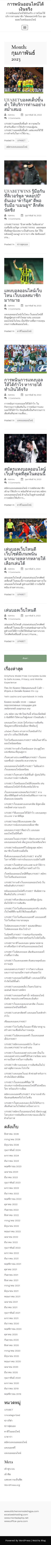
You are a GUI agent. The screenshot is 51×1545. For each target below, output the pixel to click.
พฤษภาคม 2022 (12, 1231)
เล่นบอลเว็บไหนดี (20, 610)
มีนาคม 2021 (10, 1307)
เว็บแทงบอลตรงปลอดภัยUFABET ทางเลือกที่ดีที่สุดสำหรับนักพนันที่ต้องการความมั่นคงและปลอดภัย (25, 795)
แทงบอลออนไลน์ (25, 420)
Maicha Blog (39, 1540)
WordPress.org (12, 1485)
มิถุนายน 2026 (11, 1144)
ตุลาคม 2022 (10, 1204)
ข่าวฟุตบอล (22, 244)
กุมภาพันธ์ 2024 (12, 1150)
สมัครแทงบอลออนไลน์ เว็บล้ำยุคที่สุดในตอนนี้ (25, 472)
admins (11, 115)
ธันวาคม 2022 (11, 1193)
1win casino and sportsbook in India (23, 696)
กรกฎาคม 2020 (12, 1350)
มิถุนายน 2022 (11, 1226)
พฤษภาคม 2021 (12, 1296)
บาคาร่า (8, 1436)
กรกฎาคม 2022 (12, 1220)
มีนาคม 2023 (11, 1177)
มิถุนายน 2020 (11, 1356)
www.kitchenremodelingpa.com (21, 1511)
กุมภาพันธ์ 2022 (12, 1247)
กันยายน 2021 (11, 1274)
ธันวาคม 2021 (11, 1258)
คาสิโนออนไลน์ (24, 331)
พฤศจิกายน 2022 (12, 1199)
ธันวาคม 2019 (11, 1388)
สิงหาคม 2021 (11, 1280)
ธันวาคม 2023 (11, 1161)
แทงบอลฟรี (9, 1447)
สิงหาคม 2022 (11, 1215)
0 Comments (14, 118)
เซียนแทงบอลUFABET (15, 1021)
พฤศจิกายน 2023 (12, 1166)
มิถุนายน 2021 (11, 1291)
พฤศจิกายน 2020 (13, 1329)
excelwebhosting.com (16, 1514)
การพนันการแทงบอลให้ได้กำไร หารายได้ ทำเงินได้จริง (23, 384)
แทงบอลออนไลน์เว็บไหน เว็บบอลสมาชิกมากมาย (23, 295)
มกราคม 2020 (11, 1383)
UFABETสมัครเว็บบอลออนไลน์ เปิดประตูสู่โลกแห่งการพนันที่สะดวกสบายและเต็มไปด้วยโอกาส (25, 1115)
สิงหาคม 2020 (11, 1345)
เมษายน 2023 (11, 1171)
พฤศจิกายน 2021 (12, 1264)
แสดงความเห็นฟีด (13, 1479)
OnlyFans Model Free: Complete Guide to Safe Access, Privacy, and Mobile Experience (25, 679)
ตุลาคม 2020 (11, 1334)
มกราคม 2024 (11, 1155)
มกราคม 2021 (11, 1318)
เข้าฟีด (7, 1474)
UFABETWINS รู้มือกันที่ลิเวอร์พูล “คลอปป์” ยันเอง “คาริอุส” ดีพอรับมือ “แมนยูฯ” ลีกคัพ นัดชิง (24, 201)
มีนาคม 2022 (11, 1242)
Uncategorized (12, 1415)
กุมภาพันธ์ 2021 (12, 1312)
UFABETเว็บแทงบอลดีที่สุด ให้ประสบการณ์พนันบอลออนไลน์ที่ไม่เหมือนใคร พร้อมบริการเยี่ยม (25, 1085)
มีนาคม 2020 (11, 1372)
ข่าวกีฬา (8, 1420)
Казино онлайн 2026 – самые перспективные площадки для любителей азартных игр (20, 705)
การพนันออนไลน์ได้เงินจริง (25, 7)
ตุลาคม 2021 (10, 1269)
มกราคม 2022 (11, 1253)
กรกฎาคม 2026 (12, 1139)
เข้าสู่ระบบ (9, 1469)
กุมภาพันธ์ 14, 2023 (33, 479)
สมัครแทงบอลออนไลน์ (16, 147)
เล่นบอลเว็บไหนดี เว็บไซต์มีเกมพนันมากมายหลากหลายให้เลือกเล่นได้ (24, 556)
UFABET (21, 140)
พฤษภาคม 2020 (12, 1361)
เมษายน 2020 (11, 1367)
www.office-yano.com (16, 1521)
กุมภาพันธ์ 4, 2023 (33, 569)
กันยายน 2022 (11, 1209)
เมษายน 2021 (11, 1302)
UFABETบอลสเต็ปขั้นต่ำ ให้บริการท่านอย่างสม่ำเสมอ (24, 104)
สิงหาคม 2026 (11, 1134)
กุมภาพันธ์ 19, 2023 (33, 216)
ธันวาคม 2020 (11, 1323)
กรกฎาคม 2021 (12, 1285)
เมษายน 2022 (11, 1237)
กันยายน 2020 (11, 1339)
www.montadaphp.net (16, 1518)
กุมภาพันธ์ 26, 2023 (33, 115)
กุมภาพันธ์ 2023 (12, 1182)
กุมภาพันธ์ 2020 (12, 1377)
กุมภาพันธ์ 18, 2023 (33, 306)
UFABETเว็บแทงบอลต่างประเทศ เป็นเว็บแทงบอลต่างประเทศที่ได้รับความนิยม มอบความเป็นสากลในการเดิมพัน (25, 1056)
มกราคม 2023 (11, 1188)
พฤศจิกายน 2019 (12, 1394)
